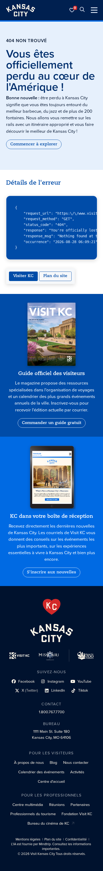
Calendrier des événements (41, 772)
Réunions (57, 805)
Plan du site (55, 276)
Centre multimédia (27, 805)
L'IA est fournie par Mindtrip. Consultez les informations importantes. (51, 846)
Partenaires (80, 805)
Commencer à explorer (33, 144)
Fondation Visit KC (77, 814)
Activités (77, 772)
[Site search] (82, 10)
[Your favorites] (72, 10)
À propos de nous (29, 762)
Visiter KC (23, 276)
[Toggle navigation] (94, 10)
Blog (53, 762)
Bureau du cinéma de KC (48, 823)
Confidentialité (76, 839)
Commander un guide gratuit (51, 423)
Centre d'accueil (51, 781)
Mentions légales (28, 839)
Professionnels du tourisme (33, 814)
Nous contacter (75, 762)
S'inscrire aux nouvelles (51, 572)
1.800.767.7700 (51, 712)
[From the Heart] (51, 607)
